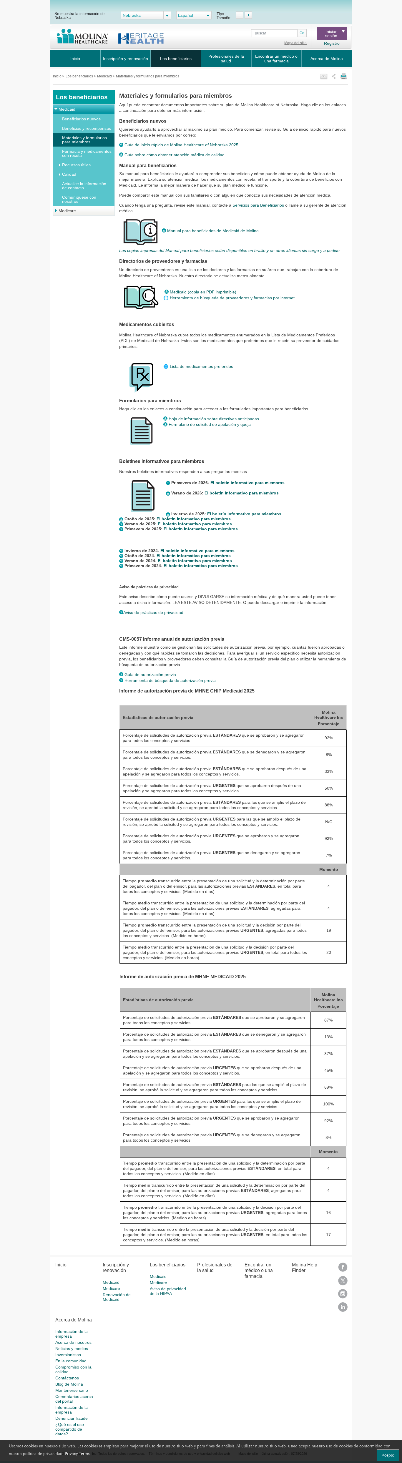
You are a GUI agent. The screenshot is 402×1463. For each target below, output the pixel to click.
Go (302, 33)
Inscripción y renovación (125, 58)
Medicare (67, 210)
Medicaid (105, 76)
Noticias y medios (71, 1348)
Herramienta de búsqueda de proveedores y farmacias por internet (233, 297)
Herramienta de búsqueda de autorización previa (169, 680)
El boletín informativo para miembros (247, 482)
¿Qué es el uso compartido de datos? (69, 1429)
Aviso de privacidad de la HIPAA (168, 1291)
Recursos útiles (76, 164)
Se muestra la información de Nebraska (79, 15)
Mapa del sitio (295, 43)
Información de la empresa (71, 1334)
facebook (343, 1269)
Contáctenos (67, 1378)
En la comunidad (71, 1361)
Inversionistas (68, 1354)
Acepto (388, 1455)
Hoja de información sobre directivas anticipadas (214, 418)
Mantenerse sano (71, 1390)
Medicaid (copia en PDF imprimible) (203, 292)
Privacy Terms (77, 1453)
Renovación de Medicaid (117, 1297)
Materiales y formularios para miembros (84, 139)
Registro (332, 43)
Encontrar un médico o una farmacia (276, 58)
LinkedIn (343, 1309)
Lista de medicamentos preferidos (198, 366)
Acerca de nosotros (73, 1342)
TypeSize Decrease (239, 15)
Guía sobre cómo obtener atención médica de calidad (174, 154)
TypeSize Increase (248, 15)
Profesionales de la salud (226, 58)
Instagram (343, 1295)
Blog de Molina (69, 1384)
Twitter (343, 1282)
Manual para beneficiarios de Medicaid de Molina (213, 230)
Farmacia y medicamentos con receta (87, 153)
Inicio (75, 58)
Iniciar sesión (331, 33)
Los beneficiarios (176, 58)
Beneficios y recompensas (86, 128)
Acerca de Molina (326, 58)
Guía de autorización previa (149, 674)
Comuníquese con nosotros (79, 199)
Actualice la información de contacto (84, 185)
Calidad (69, 174)
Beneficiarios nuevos (81, 119)
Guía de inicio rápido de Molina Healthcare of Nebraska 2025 (181, 144)
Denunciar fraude (71, 1418)
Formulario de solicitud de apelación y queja (210, 424)
